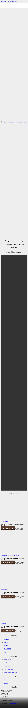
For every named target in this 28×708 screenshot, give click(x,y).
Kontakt (6, 683)
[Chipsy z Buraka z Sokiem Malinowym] (12, 553)
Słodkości (14, 703)
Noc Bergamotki (4, 521)
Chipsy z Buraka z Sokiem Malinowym (10, 555)
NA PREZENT (7, 649)
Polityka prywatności (9, 659)
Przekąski (6, 642)
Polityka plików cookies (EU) (11, 672)
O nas (5, 680)
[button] (6, 1)
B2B (5, 652)
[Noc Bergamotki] (12, 518)
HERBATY (7, 645)
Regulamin (6, 662)
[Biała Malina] (12, 621)
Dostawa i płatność (8, 666)
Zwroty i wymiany (8, 669)
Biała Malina (3, 623)
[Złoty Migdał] (12, 587)
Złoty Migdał (4, 589)
